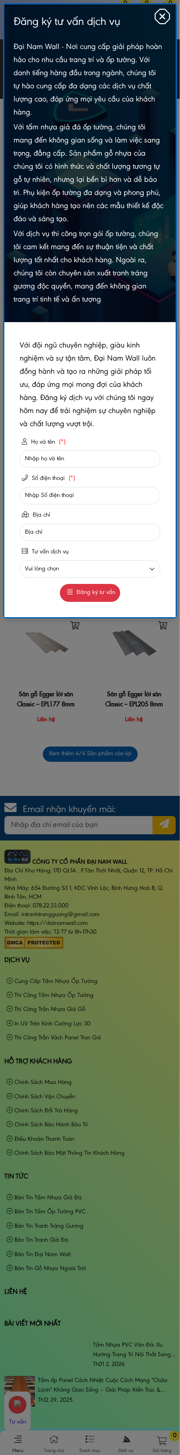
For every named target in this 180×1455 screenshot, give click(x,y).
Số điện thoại (52, 479)
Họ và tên (47, 442)
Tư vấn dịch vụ (49, 552)
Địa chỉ (40, 515)
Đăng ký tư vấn (95, 593)
